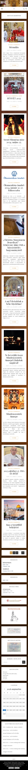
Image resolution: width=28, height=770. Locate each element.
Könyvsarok (5, 675)
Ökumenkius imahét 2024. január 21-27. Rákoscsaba (14, 188)
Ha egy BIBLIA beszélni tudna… (10, 673)
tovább (14, 65)
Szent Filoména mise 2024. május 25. (14, 141)
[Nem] (26, 765)
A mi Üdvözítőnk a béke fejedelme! (14, 302)
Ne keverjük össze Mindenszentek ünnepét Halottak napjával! (14, 359)
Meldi (8, 50)
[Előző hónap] (4, 689)
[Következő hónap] (23, 689)
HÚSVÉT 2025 (14, 98)
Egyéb (20, 96)
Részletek (17, 767)
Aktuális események (14, 44)
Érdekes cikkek (20, 298)
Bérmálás (14, 47)
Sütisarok (5, 677)
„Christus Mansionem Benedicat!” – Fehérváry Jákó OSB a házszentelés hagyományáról (14, 245)
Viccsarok (5, 678)
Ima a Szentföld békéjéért (14, 526)
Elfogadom (11, 767)
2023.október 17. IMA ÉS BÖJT (14, 472)
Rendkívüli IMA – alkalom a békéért (14, 727)
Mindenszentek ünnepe (14, 415)
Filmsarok (5, 672)
